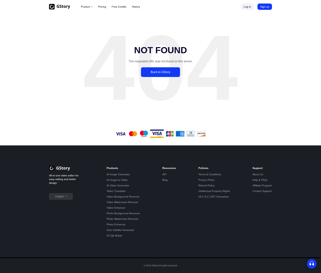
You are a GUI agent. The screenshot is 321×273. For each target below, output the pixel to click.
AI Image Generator (118, 174)
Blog (165, 179)
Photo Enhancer (116, 224)
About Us (257, 174)
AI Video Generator (118, 185)
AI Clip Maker (114, 235)
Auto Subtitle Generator (120, 229)
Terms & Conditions (209, 174)
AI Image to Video (117, 179)
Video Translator (116, 191)
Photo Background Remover (123, 213)
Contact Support (262, 191)
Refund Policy (206, 185)
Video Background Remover (123, 196)
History (136, 6)
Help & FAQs (260, 179)
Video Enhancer (116, 207)
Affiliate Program (262, 185)
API (164, 174)
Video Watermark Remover (122, 202)
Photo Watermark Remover (123, 218)
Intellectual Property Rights (214, 191)
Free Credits (119, 6)
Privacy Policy (206, 179)
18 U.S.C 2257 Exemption (213, 196)
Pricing (102, 6)
